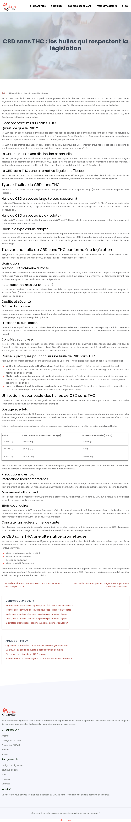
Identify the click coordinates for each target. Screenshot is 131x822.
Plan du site (65, 820)
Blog (125, 6)
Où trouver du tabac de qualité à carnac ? (27, 654)
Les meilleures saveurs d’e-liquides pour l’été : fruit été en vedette (38, 609)
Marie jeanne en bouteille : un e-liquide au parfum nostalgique (36, 614)
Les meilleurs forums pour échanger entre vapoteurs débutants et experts (100, 585)
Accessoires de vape (79, 6)
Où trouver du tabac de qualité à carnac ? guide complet (34, 649)
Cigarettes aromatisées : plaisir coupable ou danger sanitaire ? (37, 622)
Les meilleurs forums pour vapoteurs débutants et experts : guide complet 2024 (33, 585)
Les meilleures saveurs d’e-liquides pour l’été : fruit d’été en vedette (39, 605)
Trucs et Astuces (106, 6)
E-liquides (57, 6)
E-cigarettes (38, 6)
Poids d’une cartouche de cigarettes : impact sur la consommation (39, 658)
